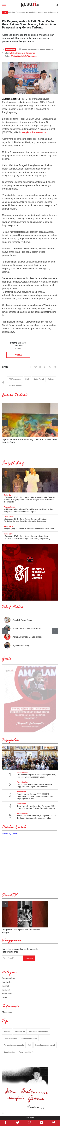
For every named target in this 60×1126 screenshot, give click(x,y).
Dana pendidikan (10, 1038)
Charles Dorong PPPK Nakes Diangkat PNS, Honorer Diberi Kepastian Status (36, 775)
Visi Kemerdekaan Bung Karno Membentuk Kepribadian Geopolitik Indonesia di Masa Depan (28, 510)
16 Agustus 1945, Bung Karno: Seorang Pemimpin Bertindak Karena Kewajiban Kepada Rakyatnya (26, 520)
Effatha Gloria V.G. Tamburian (22, 53)
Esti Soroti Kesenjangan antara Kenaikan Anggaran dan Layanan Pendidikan (35, 785)
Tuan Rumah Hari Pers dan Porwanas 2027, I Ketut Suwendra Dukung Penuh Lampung (36, 807)
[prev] (5, 631)
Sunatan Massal (15, 385)
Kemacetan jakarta (29, 1038)
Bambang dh (20, 1031)
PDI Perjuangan (15, 379)
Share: (5, 367)
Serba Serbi (7, 994)
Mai (29, 1045)
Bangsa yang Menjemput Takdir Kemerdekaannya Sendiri (29, 529)
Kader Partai (39, 379)
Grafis (4, 998)
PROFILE (18, 355)
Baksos (51, 379)
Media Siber (7, 1012)
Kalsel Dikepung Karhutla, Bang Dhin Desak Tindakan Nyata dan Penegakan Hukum (36, 817)
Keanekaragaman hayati (45, 1045)
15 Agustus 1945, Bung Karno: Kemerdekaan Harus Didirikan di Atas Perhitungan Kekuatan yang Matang (27, 537)
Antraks (7, 1031)
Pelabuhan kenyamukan (38, 1031)
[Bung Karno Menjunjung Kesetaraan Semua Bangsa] (25, 914)
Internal (5, 986)
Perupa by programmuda (14, 1045)
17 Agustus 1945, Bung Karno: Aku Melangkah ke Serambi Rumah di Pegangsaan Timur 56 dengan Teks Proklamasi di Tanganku (29, 499)
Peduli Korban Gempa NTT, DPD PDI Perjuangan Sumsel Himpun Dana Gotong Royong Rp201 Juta (35, 796)
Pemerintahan (8, 978)
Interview (6, 990)
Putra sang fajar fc (26, 1052)
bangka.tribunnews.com (34, 132)
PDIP (27, 379)
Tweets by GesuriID (10, 833)
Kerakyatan (10, 50)
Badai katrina (9, 1052)
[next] (55, 423)
